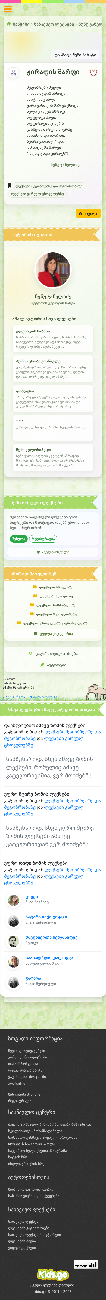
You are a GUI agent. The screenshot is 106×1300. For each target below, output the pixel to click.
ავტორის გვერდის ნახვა (53, 303)
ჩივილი (90, 213)
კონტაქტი (16, 1083)
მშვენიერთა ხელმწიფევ (52, 937)
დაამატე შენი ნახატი (75, 54)
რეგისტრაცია (43, 538)
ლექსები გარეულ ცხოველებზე (37, 193)
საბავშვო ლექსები (54, 24)
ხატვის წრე (18, 1157)
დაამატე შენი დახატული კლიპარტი (30, 696)
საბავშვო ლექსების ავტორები (34, 1234)
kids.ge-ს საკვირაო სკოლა (31, 1144)
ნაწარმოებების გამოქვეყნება (34, 1196)
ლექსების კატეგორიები (29, 1228)
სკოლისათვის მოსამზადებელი (35, 1131)
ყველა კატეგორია (56, 633)
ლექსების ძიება (22, 1241)
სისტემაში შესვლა (24, 1094)
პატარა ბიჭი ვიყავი (46, 916)
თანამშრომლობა (23, 1063)
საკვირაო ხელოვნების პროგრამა (37, 1150)
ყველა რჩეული (55, 552)
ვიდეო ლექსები (22, 1247)
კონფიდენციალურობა (27, 1057)
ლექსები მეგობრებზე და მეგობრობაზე (48, 186)
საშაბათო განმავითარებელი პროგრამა (42, 1137)
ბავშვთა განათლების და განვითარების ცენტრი (49, 1124)
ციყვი (32, 896)
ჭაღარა (33, 978)
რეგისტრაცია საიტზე (26, 1070)
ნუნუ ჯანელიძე (65, 164)
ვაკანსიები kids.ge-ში (27, 1077)
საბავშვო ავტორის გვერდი (31, 1189)
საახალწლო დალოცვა (49, 957)
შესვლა (18, 538)
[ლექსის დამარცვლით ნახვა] (13, 72)
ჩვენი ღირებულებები (26, 1050)
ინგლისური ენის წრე (26, 1163)
